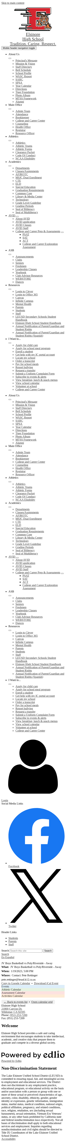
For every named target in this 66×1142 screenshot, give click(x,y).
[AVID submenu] (17, 216)
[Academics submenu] (9, 165)
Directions (21, 88)
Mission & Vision (25, 63)
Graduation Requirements (29, 190)
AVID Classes (23, 224)
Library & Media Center (28, 196)
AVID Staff (21, 228)
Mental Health (23, 304)
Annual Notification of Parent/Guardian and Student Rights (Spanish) (39, 334)
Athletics (20, 142)
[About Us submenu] (9, 58)
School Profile (23, 73)
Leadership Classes (26, 269)
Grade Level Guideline (28, 202)
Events (5, 986)
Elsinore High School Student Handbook (38, 323)
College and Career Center (30, 120)
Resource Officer (24, 133)
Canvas (19, 297)
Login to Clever (24, 291)
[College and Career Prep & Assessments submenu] (62, 232)
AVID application (25, 221)
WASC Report (23, 76)
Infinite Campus (24, 300)
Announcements (24, 256)
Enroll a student (24, 351)
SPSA (18, 82)
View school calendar (27, 383)
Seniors (19, 262)
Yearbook (20, 272)
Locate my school (25, 357)
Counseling (21, 123)
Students (20, 310)
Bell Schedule (23, 70)
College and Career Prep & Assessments (37, 231)
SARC (19, 79)
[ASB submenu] (9, 254)
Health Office (23, 126)
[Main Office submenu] (9, 108)
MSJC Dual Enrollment (28, 177)
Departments (22, 168)
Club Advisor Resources (29, 275)
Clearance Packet (25, 152)
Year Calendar (23, 85)
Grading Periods (24, 206)
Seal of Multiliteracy (26, 212)
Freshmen (20, 266)
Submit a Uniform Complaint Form (35, 373)
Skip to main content (12, 2)
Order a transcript (25, 360)
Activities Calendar (12, 995)
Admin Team (22, 111)
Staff (18, 313)
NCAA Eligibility (25, 158)
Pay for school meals (27, 364)
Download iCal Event (46, 983)
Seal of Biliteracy (25, 209)
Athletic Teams (23, 145)
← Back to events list (15, 1001)
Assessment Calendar (13, 992)
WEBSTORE (23, 278)
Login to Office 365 (26, 294)
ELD (18, 183)
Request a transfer (25, 370)
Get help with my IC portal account (35, 354)
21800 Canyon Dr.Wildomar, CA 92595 (13, 1010)
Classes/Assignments (27, 171)
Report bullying (24, 367)
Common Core (23, 193)
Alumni (19, 101)
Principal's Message (26, 60)
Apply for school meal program (32, 348)
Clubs (18, 259)
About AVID (22, 218)
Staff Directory (23, 66)
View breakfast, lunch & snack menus (36, 379)
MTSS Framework (25, 98)
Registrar (20, 130)
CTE (18, 180)
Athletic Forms (23, 149)
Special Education (25, 187)
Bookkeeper (22, 117)
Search (5, 950)
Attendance (21, 114)
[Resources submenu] (9, 289)
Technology (22, 199)
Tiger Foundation (25, 92)
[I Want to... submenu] (9, 342)
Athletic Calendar (11, 989)
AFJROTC (21, 174)
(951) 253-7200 (18, 1015)
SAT (25, 237)
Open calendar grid (42, 1001)
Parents (19, 307)
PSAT (26, 234)
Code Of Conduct (25, 155)
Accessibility (8, 1138)
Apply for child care (26, 345)
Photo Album (22, 95)
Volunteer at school (26, 386)
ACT (25, 240)
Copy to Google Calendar (15, 983)
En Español (7, 957)
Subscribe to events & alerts (30, 376)
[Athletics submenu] (9, 140)
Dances (19, 281)
